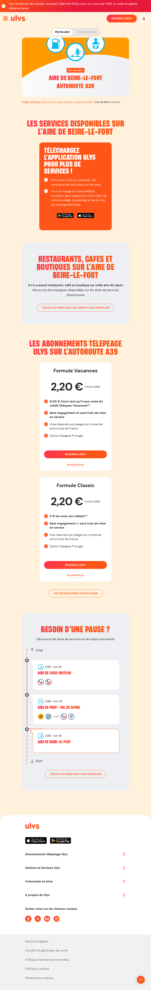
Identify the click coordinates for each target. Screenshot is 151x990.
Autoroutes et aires (61, 102)
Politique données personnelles (47, 960)
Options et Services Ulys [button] (42, 868)
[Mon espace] (144, 18)
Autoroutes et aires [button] (39, 881)
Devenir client (121, 18)
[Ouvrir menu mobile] (5, 18)
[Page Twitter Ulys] (38, 919)
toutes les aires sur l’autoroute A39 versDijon (75, 307)
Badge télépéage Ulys (34, 102)
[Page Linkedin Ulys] (47, 919)
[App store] (85, 216)
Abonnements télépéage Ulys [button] (46, 854)
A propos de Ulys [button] (37, 895)
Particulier (62, 32)
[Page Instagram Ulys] (56, 919)
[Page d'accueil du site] (32, 826)
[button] (75, 464)
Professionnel (86, 32)
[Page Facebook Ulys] (28, 919)
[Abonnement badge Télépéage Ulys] (18, 18)
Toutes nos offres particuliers (75, 593)
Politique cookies (37, 969)
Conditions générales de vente (46, 950)
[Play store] (65, 216)
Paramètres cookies (39, 978)
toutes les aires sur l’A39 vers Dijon (75, 774)
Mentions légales (37, 941)
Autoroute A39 (83, 102)
